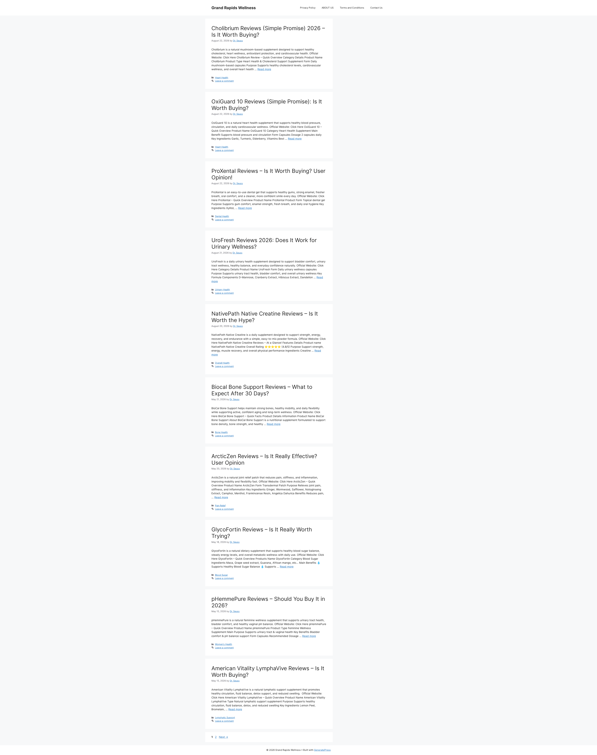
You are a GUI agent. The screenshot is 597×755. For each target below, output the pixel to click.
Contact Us (376, 7)
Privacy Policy (307, 7)
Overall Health (222, 363)
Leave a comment (224, 81)
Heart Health (221, 77)
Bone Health (221, 432)
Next (223, 737)
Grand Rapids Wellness (233, 7)
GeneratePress (322, 749)
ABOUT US (328, 7)
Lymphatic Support (225, 717)
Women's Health (223, 644)
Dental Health (222, 216)
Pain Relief (220, 505)
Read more (264, 69)
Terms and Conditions (352, 7)
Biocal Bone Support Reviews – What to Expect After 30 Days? (261, 390)
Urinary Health (222, 289)
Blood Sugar (221, 575)
